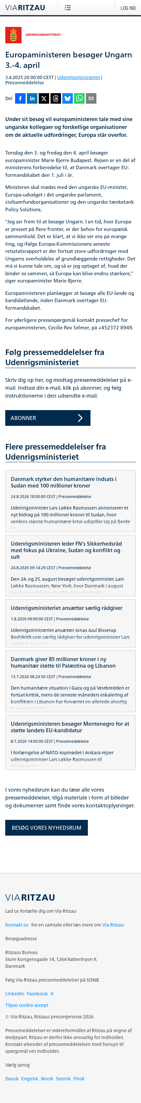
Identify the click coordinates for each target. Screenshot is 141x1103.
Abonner (23, 418)
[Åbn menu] (69, 7)
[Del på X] (44, 99)
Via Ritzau (113, 925)
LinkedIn (14, 993)
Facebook (37, 993)
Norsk (47, 1078)
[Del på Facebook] (20, 99)
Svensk (63, 1078)
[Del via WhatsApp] (79, 99)
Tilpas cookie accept (26, 1005)
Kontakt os (17, 925)
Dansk (12, 1078)
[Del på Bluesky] (67, 99)
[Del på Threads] (55, 99)
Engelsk (29, 1078)
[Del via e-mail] (91, 99)
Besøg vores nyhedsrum (46, 827)
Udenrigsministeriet (78, 77)
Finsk (79, 1078)
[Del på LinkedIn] (32, 99)
